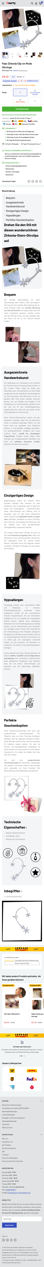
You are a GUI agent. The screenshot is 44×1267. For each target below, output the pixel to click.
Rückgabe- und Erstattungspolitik (13, 1118)
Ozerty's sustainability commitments (18, 150)
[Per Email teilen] (40, 181)
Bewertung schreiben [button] (22, 963)
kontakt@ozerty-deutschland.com (18, 1193)
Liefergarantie (10, 128)
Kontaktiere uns (7, 1142)
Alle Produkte (6, 1145)
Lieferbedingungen (8, 1115)
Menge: (4, 92)
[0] (40, 3)
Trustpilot (5, 1155)
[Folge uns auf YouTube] (11, 1240)
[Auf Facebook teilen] (28, 181)
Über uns (5, 1139)
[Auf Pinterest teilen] (32, 181)
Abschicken (9, 1225)
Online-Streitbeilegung (9, 1158)
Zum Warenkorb (22, 109)
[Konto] (36, 3)
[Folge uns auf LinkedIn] (15, 1240)
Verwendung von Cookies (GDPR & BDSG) (15, 1108)
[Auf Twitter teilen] (36, 181)
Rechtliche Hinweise (9, 1148)
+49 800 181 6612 (10, 1190)
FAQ (3, 1151)
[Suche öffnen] (32, 3)
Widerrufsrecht (7, 1127)
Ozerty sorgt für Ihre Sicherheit (12, 1161)
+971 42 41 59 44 (11, 1257)
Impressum (5, 1124)
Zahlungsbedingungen (9, 1121)
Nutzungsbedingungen (9, 1111)
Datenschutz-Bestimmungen (11, 1105)
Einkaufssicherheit (12, 163)
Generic (15, 70)
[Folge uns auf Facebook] (3, 1240)
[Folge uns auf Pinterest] (7, 1240)
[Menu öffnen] (3, 3)
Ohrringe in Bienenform (12, 1014)
